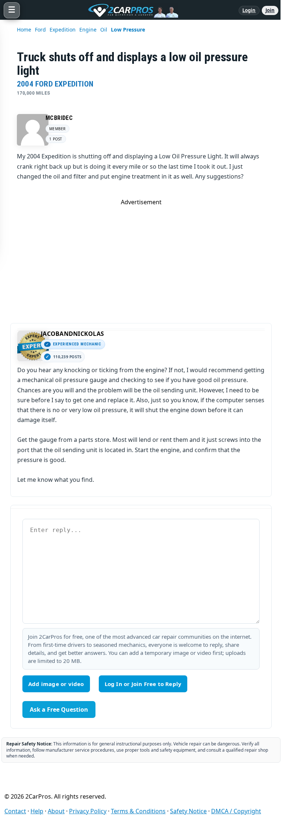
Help (36, 811)
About (56, 811)
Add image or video (56, 684)
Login (249, 10)
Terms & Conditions (138, 811)
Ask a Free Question (59, 709)
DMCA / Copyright (236, 811)
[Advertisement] (141, 257)
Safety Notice (188, 811)
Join (270, 10)
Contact (15, 811)
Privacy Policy (87, 811)
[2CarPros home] (129, 10)
